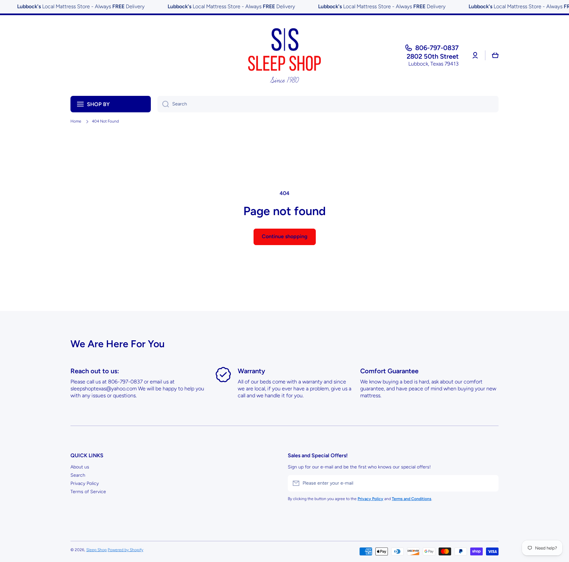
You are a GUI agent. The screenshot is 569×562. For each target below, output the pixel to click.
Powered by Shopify (125, 550)
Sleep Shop (96, 550)
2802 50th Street (433, 56)
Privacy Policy (84, 483)
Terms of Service (88, 491)
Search (77, 475)
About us (79, 467)
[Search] (163, 104)
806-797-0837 (437, 48)
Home (75, 121)
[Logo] (284, 55)
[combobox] (328, 104)
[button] (495, 55)
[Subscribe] (490, 483)
